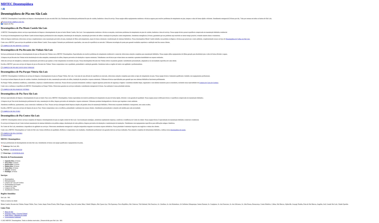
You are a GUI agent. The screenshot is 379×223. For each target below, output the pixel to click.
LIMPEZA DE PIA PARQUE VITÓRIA (15, 89)
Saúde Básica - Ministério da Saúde (16, 215)
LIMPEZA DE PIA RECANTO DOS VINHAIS (17, 67)
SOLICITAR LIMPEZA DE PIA (12, 22)
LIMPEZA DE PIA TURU (10, 111)
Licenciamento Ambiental (13, 217)
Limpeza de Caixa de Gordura (208, 83)
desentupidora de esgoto (177, 130)
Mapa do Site (9, 212)
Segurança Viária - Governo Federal (16, 213)
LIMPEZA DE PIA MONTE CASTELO (15, 46)
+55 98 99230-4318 (16, 150)
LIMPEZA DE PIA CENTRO (11, 133)
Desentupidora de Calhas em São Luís (238, 39)
